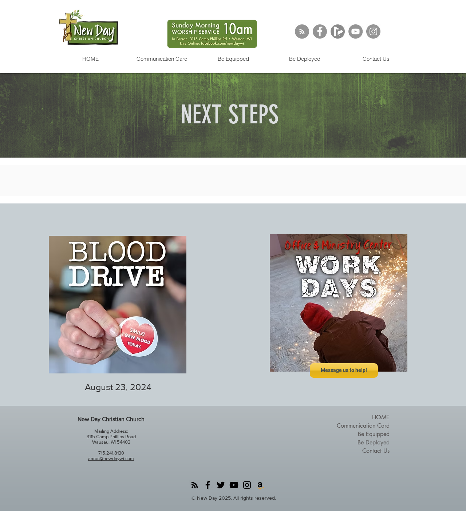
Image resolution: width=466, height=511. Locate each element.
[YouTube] (355, 31)
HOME (381, 417)
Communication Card (363, 425)
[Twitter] (221, 485)
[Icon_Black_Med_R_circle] (338, 31)
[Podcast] (302, 31)
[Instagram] (373, 31)
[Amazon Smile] (260, 485)
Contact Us (376, 451)
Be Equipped (374, 434)
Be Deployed (374, 442)
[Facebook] (320, 31)
